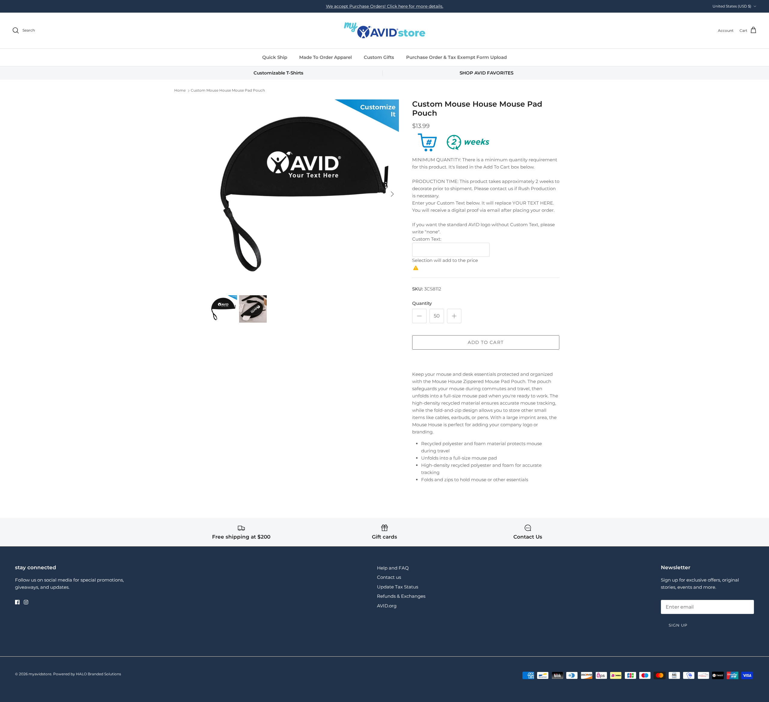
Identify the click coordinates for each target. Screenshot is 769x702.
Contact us (389, 577)
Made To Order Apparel (325, 57)
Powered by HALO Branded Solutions (87, 674)
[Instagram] (26, 602)
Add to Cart (486, 342)
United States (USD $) (732, 6)
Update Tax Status (397, 587)
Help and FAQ (393, 568)
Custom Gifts (379, 57)
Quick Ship (274, 57)
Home (180, 90)
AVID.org (387, 606)
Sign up (678, 625)
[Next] (392, 194)
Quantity (422, 303)
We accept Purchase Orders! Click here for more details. (384, 6)
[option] (304, 194)
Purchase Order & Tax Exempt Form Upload (456, 57)
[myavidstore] (384, 30)
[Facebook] (17, 602)
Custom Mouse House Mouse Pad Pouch (228, 90)
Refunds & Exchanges (401, 596)
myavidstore (40, 674)
